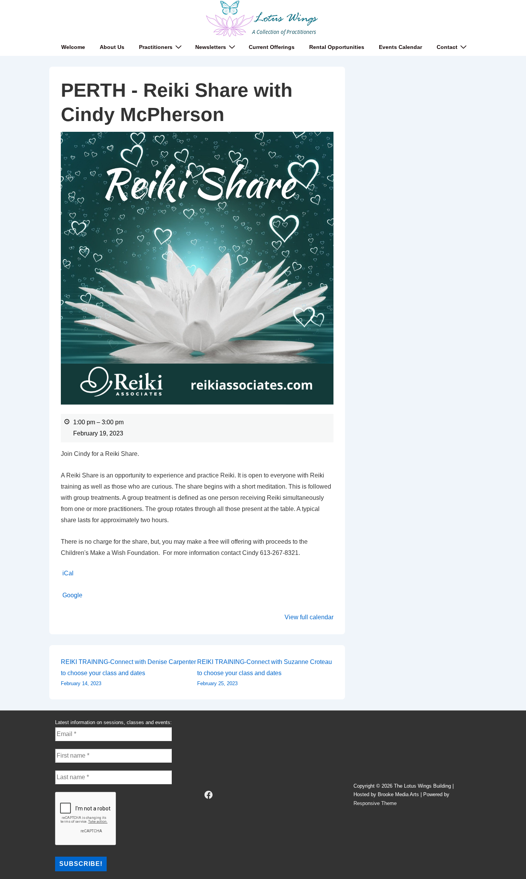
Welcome (73, 47)
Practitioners (156, 47)
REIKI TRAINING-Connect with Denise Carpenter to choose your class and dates (128, 672)
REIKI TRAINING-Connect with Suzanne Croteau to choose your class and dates (264, 672)
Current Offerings (272, 47)
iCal (68, 573)
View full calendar (309, 617)
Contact (447, 47)
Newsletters (210, 47)
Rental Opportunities (336, 47)
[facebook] (208, 795)
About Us (112, 47)
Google (72, 595)
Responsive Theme (375, 803)
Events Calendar (400, 47)
